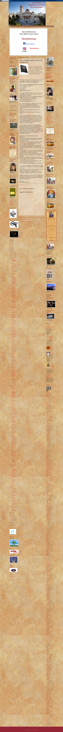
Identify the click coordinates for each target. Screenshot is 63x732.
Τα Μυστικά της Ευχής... (13, 341)
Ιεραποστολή (48, 562)
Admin (11, 575)
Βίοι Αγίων (48, 458)
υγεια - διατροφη (49, 689)
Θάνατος (48, 545)
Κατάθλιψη (48, 569)
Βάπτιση (48, 453)
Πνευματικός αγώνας (50, 648)
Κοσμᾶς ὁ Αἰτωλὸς (50, 219)
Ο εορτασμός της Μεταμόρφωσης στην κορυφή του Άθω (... (13, 455)
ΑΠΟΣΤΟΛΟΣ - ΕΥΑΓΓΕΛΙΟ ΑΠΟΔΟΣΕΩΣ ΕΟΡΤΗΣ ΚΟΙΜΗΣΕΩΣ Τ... (13, 335)
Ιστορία (48, 564)
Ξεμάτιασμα (48, 616)
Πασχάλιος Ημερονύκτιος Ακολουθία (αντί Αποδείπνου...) (49, 327)
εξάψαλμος (48, 525)
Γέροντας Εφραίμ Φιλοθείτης (49, 470)
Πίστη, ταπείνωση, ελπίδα (13, 474)
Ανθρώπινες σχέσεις (49, 438)
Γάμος (47, 462)
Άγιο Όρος (48, 405)
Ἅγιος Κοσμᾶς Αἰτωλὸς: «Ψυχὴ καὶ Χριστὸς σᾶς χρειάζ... (13, 323)
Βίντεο (47, 455)
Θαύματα (48, 547)
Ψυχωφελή (48, 724)
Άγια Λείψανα (48, 402)
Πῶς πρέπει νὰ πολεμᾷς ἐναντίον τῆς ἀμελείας (13, 485)
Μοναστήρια (48, 608)
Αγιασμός (48, 404)
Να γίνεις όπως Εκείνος (13, 299)
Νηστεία (48, 615)
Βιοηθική (48, 457)
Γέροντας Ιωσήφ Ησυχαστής (49, 474)
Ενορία (48, 523)
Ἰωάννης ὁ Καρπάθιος (49, 235)
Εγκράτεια (48, 505)
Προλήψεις (48, 655)
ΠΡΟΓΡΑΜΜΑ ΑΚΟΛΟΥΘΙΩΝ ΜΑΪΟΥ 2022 (49, 77)
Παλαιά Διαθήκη (49, 631)
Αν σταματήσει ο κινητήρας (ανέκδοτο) (13, 315)
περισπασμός (48, 642)
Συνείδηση (48, 674)
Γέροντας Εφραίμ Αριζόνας (49, 466)
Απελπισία (48, 442)
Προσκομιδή (48, 659)
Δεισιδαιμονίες (49, 491)
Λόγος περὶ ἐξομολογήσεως (13, 458)
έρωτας (48, 535)
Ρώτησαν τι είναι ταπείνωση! (13, 417)
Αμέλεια (48, 434)
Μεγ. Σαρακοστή (49, 601)
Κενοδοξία (48, 576)
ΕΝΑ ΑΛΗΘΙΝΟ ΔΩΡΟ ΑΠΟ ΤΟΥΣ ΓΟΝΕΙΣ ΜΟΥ (13, 421)
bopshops (32, 730)
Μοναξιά (48, 606)
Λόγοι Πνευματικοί (13, 263)
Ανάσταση (48, 437)
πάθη (47, 627)
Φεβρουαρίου (13, 519)
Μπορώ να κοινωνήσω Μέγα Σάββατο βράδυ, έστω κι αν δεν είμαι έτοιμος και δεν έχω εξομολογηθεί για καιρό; (50, 338)
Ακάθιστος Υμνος (49, 429)
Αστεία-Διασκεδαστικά (50, 451)
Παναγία (48, 632)
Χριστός (48, 713)
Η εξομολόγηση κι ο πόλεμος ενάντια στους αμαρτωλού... (13, 266)
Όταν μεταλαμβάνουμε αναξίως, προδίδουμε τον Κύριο (13, 452)
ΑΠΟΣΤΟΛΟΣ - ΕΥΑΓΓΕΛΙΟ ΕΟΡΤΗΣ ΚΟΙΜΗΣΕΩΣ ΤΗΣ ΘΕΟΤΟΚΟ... (13, 393)
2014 (11, 522)
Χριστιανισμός (49, 710)
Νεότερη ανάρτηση (22, 217)
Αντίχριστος (48, 441)
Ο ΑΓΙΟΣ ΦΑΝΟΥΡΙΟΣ (13, 304)
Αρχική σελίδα (12, 26)
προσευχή (48, 657)
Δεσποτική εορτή (49, 494)
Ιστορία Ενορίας (19, 26)
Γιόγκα (47, 486)
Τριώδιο (48, 684)
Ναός (47, 611)
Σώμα (47, 675)
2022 (11, 242)
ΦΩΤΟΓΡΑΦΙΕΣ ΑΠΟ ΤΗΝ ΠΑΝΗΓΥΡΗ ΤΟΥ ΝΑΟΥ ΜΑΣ (13, 375)
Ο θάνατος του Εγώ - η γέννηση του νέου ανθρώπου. (13, 488)
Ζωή (47, 539)
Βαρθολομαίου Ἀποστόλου (50, 230)
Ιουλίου (12, 512)
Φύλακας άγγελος (49, 703)
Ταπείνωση (48, 682)
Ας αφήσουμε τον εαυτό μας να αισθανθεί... (13, 492)
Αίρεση (47, 428)
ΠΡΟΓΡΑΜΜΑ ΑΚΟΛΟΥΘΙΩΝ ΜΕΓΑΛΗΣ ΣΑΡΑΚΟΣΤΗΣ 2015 (49, 376)
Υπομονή (48, 694)
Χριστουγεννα (49, 715)
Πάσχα (47, 636)
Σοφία (47, 664)
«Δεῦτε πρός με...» (13, 406)
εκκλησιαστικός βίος (49, 514)
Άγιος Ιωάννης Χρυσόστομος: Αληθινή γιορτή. (13, 397)
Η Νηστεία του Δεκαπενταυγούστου (13, 507)
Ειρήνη (47, 509)
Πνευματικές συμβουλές (50, 646)
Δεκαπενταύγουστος (49, 492)
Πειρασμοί (48, 639)
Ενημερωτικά (48, 521)
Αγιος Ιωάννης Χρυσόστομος (49, 416)
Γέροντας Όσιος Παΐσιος (50, 475)
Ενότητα (48, 524)
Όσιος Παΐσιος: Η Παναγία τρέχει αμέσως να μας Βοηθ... (13, 432)
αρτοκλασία (48, 447)
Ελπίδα (48, 520)
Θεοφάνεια (48, 554)
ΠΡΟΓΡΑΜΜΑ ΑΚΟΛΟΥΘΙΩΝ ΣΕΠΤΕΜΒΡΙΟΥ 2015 (13, 260)
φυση (47, 704)
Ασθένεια (48, 448)
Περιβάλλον (48, 641)
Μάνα (47, 597)
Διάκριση (48, 498)
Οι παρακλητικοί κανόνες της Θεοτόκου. (13, 500)
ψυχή (47, 723)
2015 (11, 251)
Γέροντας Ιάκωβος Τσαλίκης (49, 472)
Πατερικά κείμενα (49, 637)
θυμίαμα (48, 557)
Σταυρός (48, 667)
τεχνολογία (48, 683)
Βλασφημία (48, 459)
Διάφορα (48, 499)
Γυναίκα (48, 488)
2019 (11, 246)
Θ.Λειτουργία (48, 544)
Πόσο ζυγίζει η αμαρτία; (13, 364)
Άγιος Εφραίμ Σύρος (49, 414)
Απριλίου (12, 516)
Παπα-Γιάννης (49, 635)
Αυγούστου (13, 258)
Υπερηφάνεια (48, 692)
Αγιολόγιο (48, 410)
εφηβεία (48, 538)
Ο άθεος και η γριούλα (13, 339)
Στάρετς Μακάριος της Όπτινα (50, 666)
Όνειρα (48, 619)
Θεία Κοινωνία (49, 548)
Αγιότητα (48, 423)
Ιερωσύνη (48, 563)
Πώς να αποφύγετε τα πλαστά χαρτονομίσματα (13, 271)
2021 (11, 243)
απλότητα (48, 443)
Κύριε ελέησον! (13, 342)
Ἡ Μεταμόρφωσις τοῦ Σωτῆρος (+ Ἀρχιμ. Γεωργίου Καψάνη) (13, 465)
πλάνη (47, 645)
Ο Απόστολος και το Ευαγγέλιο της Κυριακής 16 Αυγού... (13, 379)
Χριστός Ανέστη (49, 714)
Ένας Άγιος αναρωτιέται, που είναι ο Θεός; (13, 495)
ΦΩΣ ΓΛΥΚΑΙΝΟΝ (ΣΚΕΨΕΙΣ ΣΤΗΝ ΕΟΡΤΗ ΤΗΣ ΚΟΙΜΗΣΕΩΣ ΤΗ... (13, 443)
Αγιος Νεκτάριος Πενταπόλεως (49, 418)
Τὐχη (47, 687)
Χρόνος (48, 718)
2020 (11, 244)
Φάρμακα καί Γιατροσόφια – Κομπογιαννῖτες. (13, 447)
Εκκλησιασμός (49, 513)
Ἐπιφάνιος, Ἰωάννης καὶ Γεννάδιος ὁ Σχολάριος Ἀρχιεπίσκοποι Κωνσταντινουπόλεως (51, 233)
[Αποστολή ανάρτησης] (25, 184)
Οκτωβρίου (13, 255)
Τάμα (47, 679)
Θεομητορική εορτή (49, 550)
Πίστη (47, 644)
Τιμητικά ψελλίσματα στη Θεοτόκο (13, 510)
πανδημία (48, 634)
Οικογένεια (48, 618)
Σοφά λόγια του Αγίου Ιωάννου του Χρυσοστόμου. (13, 346)
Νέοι (47, 613)
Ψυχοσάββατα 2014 (52, 353)
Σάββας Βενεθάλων (53, 231)
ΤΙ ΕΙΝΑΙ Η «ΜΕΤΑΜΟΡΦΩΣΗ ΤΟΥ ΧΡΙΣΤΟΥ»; (13, 461)
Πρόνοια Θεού (48, 656)
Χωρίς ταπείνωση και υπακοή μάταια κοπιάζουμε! (13, 371)
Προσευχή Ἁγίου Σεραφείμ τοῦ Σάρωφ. (13, 274)
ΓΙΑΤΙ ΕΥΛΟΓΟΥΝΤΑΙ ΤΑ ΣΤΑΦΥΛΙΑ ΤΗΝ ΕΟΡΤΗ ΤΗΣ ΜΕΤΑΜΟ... (13, 470)
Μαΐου (12, 515)
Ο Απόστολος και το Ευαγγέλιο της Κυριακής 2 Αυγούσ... (13, 503)
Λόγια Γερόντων (49, 589)
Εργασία (48, 534)
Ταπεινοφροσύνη (49, 680)
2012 (11, 525)
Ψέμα (47, 720)
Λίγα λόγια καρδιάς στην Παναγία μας (13, 404)
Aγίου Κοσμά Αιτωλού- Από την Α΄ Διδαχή (13, 320)
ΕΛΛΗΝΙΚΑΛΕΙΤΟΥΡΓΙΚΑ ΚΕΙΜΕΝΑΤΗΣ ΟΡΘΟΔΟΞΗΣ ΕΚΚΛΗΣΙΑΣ (12, 203)
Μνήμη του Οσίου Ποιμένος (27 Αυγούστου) (13, 302)
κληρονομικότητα (49, 577)
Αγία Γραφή (24, 185)
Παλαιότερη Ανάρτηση (40, 217)
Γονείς (47, 487)
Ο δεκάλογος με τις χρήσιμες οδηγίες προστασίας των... (13, 481)
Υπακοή (48, 690)
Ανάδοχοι (48, 436)
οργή (47, 621)
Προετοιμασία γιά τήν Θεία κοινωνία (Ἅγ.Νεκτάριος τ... (13, 429)
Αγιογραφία (48, 408)
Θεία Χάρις (48, 549)
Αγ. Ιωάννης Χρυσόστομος (48, 395)
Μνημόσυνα (48, 604)
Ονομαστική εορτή (49, 620)
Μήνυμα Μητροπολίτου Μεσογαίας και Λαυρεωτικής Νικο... (13, 389)
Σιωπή (47, 662)
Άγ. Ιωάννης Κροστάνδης (48, 393)
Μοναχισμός (48, 609)
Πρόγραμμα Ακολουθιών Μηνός (29, 26)
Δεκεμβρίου (13, 252)
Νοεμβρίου (13, 254)
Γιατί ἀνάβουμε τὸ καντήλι (13, 411)
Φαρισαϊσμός (48, 697)
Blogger (37, 730)
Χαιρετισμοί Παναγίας (50, 707)
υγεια (47, 688)
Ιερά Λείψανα (48, 561)
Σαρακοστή (48, 661)
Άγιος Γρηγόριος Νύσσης (50, 412)
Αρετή (47, 446)
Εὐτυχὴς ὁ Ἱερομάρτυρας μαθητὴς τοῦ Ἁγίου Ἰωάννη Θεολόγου (51, 220)
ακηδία (47, 431)
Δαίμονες (48, 490)
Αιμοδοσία (48, 427)
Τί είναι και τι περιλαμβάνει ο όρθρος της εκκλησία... (13, 330)
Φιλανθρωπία (48, 699)
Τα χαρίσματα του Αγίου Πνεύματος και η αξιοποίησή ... (13, 327)
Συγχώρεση (48, 668)
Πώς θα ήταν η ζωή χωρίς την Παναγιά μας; (13, 383)
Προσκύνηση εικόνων (49, 660)
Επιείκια (48, 530)
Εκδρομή (48, 510)
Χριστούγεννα (49, 716)
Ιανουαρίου (13, 520)
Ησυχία (48, 543)
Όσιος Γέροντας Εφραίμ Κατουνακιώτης (50, 626)
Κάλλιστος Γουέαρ (49, 568)
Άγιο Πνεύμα (48, 407)
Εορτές (48, 529)
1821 (47, 391)
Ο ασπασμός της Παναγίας (13, 435)
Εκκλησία (48, 511)
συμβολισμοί (48, 673)
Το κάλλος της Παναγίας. (13, 385)
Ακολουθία (48, 432)
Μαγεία (48, 594)
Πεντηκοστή (48, 640)
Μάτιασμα (48, 599)
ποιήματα (48, 650)
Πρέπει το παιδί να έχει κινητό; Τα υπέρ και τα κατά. (13, 350)
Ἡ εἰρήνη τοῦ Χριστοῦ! (13, 318)
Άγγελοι (48, 398)
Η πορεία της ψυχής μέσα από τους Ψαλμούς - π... (13, 361)
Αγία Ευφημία (48, 400)
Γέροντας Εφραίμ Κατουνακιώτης (49, 468)
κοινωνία (48, 578)
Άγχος (47, 424)
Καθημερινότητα (49, 566)
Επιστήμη (48, 533)
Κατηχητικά (48, 572)
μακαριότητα (48, 595)
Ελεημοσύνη (48, 518)
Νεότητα (36, 26)
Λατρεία (48, 587)
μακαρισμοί (48, 596)
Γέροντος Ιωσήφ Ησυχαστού (49, 484)
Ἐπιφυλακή (12, 358)
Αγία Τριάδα (48, 403)
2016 (11, 250)
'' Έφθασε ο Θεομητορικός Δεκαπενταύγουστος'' (13, 400)
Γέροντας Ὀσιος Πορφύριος (49, 478)
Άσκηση (48, 450)
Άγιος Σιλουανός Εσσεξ (50, 421)
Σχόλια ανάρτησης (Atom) (25, 219)
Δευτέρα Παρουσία (49, 495)
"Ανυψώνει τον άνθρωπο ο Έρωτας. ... (13, 354)
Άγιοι (47, 409)
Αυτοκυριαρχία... (13, 344)
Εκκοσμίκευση (48, 515)
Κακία (47, 567)
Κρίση (47, 585)
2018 (11, 247)
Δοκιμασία (48, 504)
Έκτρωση (48, 516)
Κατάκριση (48, 571)
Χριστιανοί (48, 711)
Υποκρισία (48, 693)
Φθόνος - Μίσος (49, 698)
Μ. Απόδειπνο (48, 592)
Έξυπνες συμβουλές (49, 528)
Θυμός (47, 558)
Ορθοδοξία (48, 623)
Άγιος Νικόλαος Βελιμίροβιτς (49, 420)
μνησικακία (48, 605)
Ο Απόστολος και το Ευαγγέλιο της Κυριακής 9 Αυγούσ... (13, 438)
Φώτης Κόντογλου (49, 706)
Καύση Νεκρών (49, 573)
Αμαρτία (48, 433)
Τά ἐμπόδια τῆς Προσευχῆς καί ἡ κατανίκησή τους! (13, 307)
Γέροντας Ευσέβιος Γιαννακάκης (49, 464)
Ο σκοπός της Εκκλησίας (13, 286)
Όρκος (47, 624)
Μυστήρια (48, 610)
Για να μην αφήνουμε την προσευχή (13, 293)
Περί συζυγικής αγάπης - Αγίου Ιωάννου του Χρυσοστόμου (13, 408)
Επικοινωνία (42, 26)
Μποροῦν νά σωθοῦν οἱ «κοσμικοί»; (13, 356)
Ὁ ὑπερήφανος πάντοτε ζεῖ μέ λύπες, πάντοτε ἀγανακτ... (13, 476)
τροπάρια (48, 685)
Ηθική (47, 540)
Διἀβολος (48, 497)
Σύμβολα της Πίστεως (50, 671)
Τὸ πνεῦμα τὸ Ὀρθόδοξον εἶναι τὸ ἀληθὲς (13, 425)
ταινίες (48, 678)
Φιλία (47, 702)
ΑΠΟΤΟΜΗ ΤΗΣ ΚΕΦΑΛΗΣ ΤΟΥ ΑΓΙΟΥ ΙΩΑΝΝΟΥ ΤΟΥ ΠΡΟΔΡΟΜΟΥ (13, 290)
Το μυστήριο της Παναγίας (13, 498)
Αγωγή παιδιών (49, 426)
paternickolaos (12, 577)
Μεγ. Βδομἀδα (49, 600)
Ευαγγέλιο (48, 537)
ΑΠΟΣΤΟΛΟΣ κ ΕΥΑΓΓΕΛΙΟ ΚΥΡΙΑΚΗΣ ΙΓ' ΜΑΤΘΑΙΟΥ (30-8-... (13, 283)
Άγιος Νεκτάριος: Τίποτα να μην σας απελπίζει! (13, 414)
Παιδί (47, 630)
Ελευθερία (48, 519)
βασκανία (48, 454)
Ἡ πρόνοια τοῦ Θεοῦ (13, 419)
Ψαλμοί (48, 719)
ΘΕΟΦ (47, 553)
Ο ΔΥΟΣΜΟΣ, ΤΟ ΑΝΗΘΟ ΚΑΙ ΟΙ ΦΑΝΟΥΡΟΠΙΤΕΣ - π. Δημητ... (13, 296)
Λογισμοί (48, 590)
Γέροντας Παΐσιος (49, 479)
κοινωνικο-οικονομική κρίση (50, 580)
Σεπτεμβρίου (13, 257)
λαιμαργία (48, 586)
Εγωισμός (48, 506)
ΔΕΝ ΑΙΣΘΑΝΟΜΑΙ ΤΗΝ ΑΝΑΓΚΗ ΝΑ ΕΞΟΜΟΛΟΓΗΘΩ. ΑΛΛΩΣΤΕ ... (13, 278)
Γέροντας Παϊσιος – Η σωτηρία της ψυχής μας (13, 368)
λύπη (47, 591)
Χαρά (47, 709)
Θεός (47, 552)
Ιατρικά (48, 559)
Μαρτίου (12, 518)
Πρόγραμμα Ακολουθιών (48, 653)
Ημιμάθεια (48, 542)
